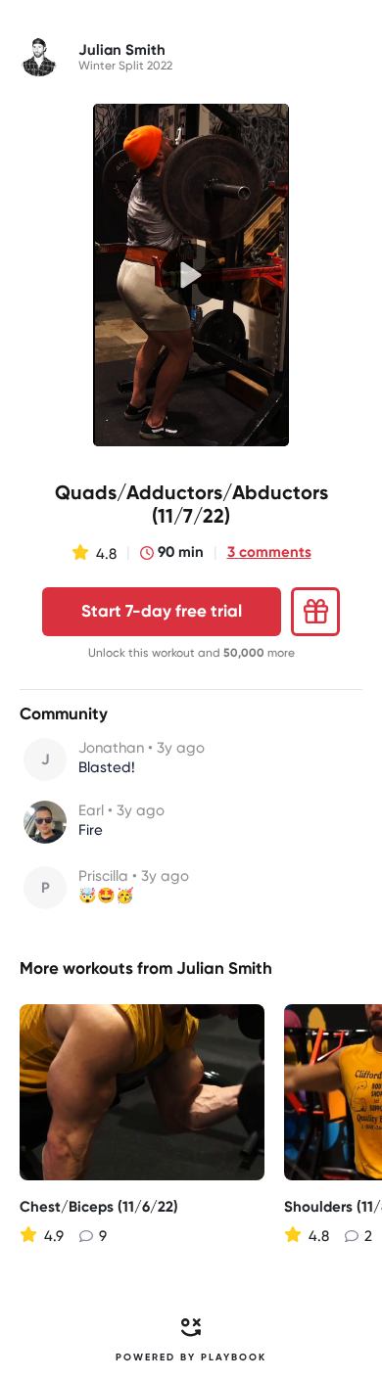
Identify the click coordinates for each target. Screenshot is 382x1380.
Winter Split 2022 (125, 65)
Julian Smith (224, 968)
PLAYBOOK (233, 1357)
